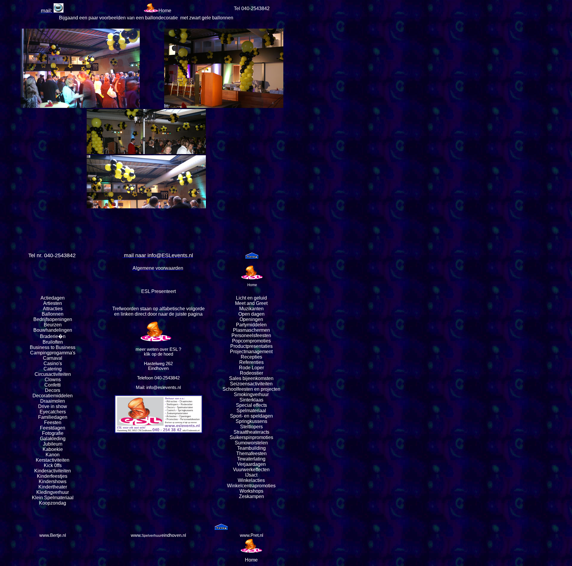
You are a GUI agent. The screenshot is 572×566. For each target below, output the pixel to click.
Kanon (53, 454)
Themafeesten (251, 453)
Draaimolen (52, 401)
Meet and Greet (251, 303)
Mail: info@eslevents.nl (158, 387)
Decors (52, 390)
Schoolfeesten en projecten (251, 389)
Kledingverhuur (52, 492)
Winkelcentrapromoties (251, 485)
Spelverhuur (151, 536)
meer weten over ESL (157, 349)
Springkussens (251, 421)
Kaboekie (53, 449)
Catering (52, 368)
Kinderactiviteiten (52, 470)
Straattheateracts (251, 432)
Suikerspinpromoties (251, 437)
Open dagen (251, 314)
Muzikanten (251, 308)
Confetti (52, 384)
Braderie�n (53, 336)
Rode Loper (251, 367)
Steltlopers (251, 426)
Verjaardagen (251, 464)
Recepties (251, 356)
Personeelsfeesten (251, 335)
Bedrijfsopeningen (52, 319)
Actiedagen (53, 297)
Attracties (53, 308)
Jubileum (52, 443)
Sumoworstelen (251, 442)
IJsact (251, 474)
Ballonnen (52, 314)
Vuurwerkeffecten (251, 469)
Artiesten (52, 303)
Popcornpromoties (251, 340)
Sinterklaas (251, 399)
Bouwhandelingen (52, 330)
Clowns (53, 379)
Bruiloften (53, 342)
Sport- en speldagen (251, 415)
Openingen (251, 319)
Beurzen (53, 324)
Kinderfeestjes (53, 476)
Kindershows (52, 481)
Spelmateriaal (251, 410)
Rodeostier (251, 373)
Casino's (52, 363)
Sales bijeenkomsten (251, 378)
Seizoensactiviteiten (251, 383)
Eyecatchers (53, 411)
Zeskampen (251, 496)
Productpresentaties (251, 346)
